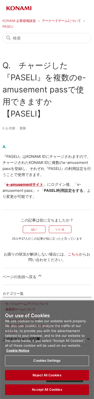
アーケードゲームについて (61, 21)
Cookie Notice (17, 350)
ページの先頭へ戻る (20, 276)
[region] (47, 349)
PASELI (8, 26)
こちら (73, 254)
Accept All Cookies (47, 389)
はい (34, 229)
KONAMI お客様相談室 (19, 21)
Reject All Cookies (47, 375)
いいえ (60, 229)
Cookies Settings (46, 360)
